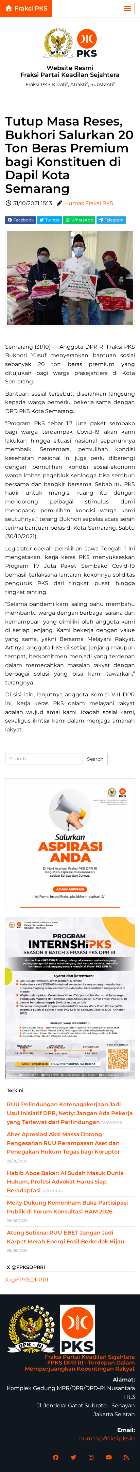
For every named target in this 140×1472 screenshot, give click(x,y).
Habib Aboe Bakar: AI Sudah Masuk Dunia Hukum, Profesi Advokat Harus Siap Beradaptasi (65, 1182)
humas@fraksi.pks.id (107, 1438)
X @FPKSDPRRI (26, 1279)
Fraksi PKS (30, 8)
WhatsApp (81, 219)
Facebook (23, 219)
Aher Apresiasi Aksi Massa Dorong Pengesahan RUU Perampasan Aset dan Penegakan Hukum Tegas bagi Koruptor (63, 1143)
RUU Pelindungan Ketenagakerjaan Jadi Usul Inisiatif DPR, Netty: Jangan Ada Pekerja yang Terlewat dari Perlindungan (70, 1113)
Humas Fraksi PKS (88, 203)
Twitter (52, 219)
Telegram (114, 219)
